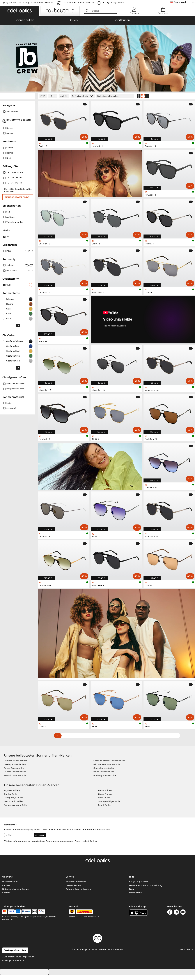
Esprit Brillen (104, 805)
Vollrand (10, 265)
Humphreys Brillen (13, 797)
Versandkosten (73, 885)
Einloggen (134, 13)
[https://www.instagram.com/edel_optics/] (176, 912)
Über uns (7, 876)
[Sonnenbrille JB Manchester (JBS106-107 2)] (116, 558)
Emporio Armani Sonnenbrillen (109, 760)
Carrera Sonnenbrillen (15, 771)
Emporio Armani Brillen (16, 805)
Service (70, 876)
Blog (131, 889)
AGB (4, 956)
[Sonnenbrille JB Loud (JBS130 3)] (63, 699)
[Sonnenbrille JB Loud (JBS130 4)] (169, 558)
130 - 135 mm (15, 177)
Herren (9, 133)
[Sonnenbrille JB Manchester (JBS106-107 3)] (116, 265)
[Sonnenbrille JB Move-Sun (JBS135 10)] (116, 363)
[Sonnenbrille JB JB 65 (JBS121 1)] (169, 699)
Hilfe (131, 876)
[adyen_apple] (34, 911)
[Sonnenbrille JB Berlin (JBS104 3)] (116, 217)
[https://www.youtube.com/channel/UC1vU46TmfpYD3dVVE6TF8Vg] (183, 912)
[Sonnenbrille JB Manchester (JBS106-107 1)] (169, 509)
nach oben (186, 949)
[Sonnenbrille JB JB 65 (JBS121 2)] (116, 699)
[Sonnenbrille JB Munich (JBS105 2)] (63, 314)
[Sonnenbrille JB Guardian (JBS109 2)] (63, 217)
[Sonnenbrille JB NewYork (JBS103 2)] (63, 412)
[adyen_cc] (4, 911)
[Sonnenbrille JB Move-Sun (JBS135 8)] (63, 363)
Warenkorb (163, 13)
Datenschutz (14, 956)
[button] (19, 11)
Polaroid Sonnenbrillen (15, 775)
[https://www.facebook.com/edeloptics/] (169, 912)
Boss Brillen (104, 797)
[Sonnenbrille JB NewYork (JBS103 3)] (169, 168)
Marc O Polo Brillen (13, 801)
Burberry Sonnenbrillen (105, 775)
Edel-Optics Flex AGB (13, 960)
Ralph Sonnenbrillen (103, 771)
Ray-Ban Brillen (12, 790)
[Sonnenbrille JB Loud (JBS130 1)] (169, 265)
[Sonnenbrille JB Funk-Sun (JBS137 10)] (169, 412)
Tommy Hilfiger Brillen (109, 801)
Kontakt (6, 892)
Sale (8, 212)
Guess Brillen (105, 794)
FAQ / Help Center (138, 881)
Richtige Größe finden (17, 197)
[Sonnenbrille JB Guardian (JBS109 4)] (169, 119)
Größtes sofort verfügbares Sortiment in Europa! (31, 2)
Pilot (8, 251)
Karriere (6, 885)
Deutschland (180, 2)
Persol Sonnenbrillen (14, 768)
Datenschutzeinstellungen (15, 889)
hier (95, 841)
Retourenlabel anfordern (78, 889)
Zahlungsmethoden (76, 881)
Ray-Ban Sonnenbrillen (15, 760)
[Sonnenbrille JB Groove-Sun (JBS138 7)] (63, 558)
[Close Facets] (17, 96)
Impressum (28, 956)
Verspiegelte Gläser (15, 389)
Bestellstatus (135, 892)
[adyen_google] (41, 911)
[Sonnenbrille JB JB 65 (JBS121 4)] (116, 509)
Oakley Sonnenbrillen (15, 764)
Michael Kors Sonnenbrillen (107, 764)
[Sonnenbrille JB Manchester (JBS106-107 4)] (169, 363)
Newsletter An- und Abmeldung (145, 885)
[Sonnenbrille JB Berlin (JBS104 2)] (63, 119)
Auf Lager (10, 217)
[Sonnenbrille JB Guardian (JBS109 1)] (63, 265)
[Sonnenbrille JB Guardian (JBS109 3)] (63, 509)
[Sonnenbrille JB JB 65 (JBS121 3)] (116, 412)
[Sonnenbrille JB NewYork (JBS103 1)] (116, 119)
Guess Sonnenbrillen (104, 768)
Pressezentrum (10, 881)
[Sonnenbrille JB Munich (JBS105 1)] (169, 217)
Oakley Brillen (11, 794)
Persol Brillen (105, 790)
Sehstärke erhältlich (15, 383)
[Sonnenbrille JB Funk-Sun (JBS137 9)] (169, 461)
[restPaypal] (26, 911)
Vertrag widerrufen (15, 950)
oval (8, 285)
